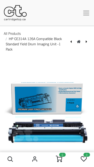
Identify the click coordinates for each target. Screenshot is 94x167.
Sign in (34, 159)
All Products (12, 34)
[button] (10, 159)
